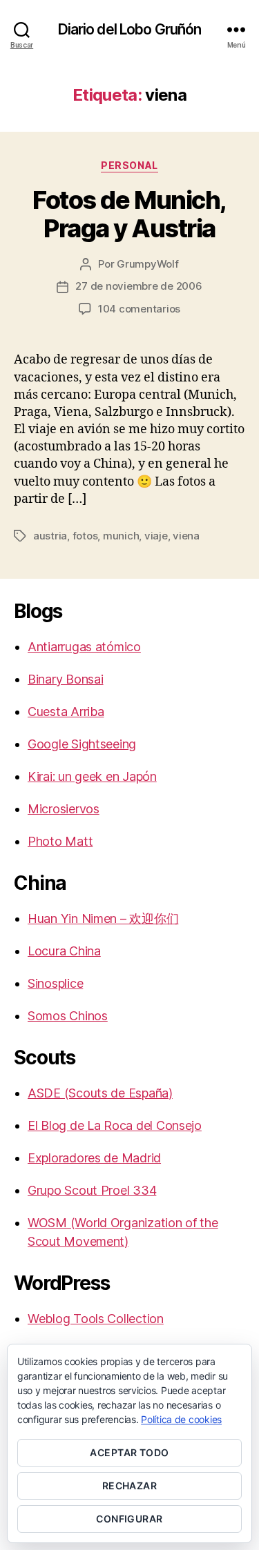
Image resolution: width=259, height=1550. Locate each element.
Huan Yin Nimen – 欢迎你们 (103, 918)
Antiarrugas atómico (84, 646)
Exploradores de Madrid (94, 1158)
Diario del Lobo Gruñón (130, 29)
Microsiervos (63, 809)
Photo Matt (60, 841)
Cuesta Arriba (66, 711)
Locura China (64, 951)
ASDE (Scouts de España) (100, 1093)
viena (186, 535)
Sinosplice (55, 983)
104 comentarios (139, 308)
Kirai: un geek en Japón (92, 776)
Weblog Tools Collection (96, 1318)
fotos (85, 535)
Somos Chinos (68, 1016)
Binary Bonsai (66, 679)
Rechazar (129, 1485)
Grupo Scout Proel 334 (92, 1190)
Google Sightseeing (82, 744)
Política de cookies (181, 1419)
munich (121, 535)
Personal (129, 165)
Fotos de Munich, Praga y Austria (129, 214)
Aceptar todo (129, 1452)
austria (50, 535)
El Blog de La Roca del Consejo (115, 1125)
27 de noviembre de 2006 (138, 285)
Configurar (129, 1518)
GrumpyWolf (147, 263)
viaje (156, 535)
